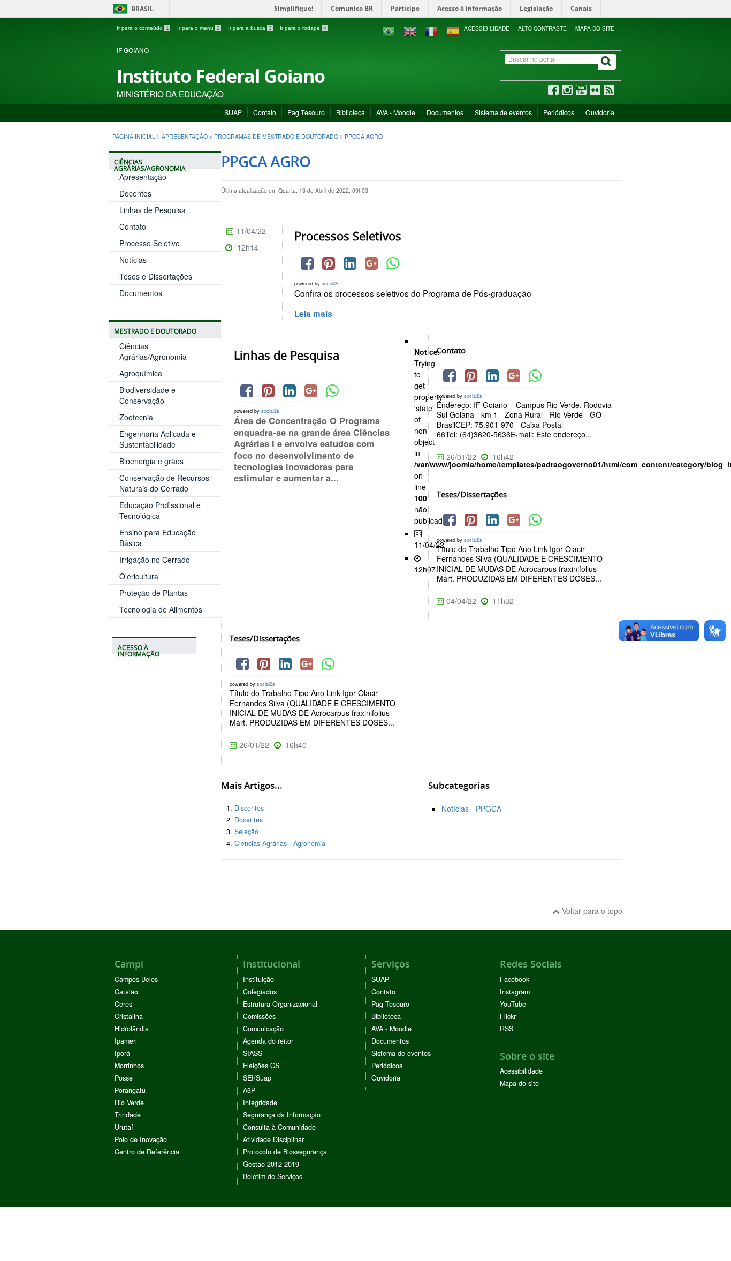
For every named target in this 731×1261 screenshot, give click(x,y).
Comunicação (263, 1028)
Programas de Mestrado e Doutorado (276, 136)
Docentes (135, 193)
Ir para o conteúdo (143, 28)
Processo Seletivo (149, 243)
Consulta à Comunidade (279, 1127)
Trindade (128, 1115)
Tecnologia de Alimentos (160, 609)
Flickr (508, 1016)
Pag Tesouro (306, 112)
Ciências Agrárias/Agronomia (153, 351)
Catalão (126, 991)
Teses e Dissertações (155, 276)
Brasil (131, 8)
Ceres (123, 1004)
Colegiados (260, 991)
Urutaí (124, 1127)
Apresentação (185, 136)
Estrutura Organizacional (280, 1004)
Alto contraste (542, 28)
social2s (331, 283)
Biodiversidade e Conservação (147, 395)
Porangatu (130, 1090)
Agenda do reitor (268, 1041)
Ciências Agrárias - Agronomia (279, 843)
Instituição (258, 979)
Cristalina (129, 1016)
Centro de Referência (147, 1152)
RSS (506, 1028)
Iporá (122, 1053)
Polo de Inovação (141, 1139)
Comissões (259, 1016)
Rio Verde (129, 1102)
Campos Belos (136, 979)
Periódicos (558, 112)
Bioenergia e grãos (151, 461)
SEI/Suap (257, 1078)
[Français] (431, 30)
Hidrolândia (132, 1028)
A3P (249, 1090)
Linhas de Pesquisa (152, 210)
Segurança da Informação (282, 1115)
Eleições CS (261, 1065)
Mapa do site (594, 28)
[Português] (388, 30)
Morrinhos (129, 1065)
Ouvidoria (599, 112)
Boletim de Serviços (272, 1176)
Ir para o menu (198, 28)
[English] (409, 30)
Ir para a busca (250, 28)
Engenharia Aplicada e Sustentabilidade (157, 439)
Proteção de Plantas (153, 592)
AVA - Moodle (395, 112)
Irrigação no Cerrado (154, 559)
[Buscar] (607, 62)
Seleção (246, 831)
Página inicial (133, 136)
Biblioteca (350, 112)
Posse (124, 1078)
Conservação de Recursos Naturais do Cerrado (164, 483)
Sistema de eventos (503, 112)
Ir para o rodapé (303, 28)
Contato (264, 112)
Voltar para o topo (591, 910)
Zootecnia (136, 417)
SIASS (252, 1053)
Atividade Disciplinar (273, 1139)
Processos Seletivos (347, 236)
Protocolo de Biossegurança (285, 1152)
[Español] (452, 30)
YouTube (513, 1004)
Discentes (249, 808)
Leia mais (313, 314)
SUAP (233, 112)
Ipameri (126, 1041)
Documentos (445, 112)
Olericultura (138, 576)
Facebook (514, 979)
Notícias (133, 259)
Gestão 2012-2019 (271, 1164)
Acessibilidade (486, 28)
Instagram (515, 991)
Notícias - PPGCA (471, 808)
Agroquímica (140, 373)
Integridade (260, 1102)
